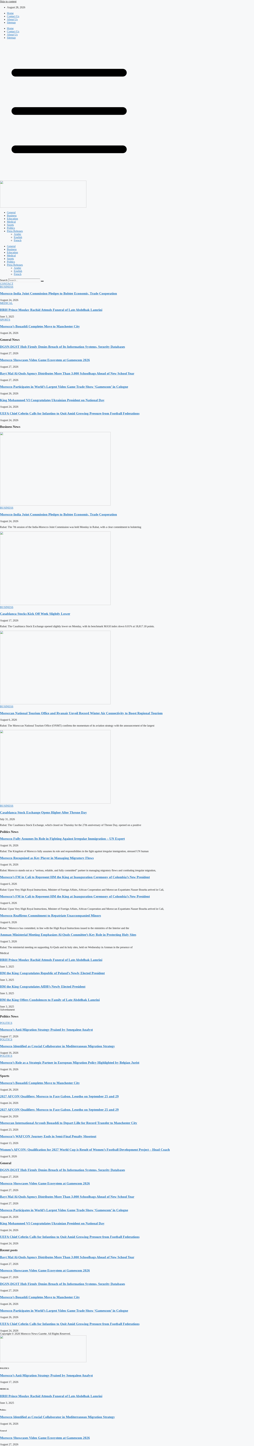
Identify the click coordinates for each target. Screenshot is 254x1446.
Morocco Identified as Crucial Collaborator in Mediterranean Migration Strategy (57, 1046)
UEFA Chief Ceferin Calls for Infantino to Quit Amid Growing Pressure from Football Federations (69, 413)
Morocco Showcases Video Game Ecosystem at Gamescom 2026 (45, 360)
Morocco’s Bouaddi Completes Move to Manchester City (40, 326)
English (18, 237)
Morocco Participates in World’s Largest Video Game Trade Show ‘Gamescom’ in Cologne (64, 387)
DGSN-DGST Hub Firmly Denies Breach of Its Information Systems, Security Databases (62, 347)
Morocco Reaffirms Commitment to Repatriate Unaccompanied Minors (50, 915)
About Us (12, 19)
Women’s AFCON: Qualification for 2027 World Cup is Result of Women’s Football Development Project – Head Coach (85, 1149)
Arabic (17, 234)
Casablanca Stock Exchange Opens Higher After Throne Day (43, 812)
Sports (10, 224)
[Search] (42, 281)
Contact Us (13, 16)
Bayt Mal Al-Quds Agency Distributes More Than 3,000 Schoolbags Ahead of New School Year (67, 373)
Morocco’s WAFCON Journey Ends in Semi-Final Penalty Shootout (48, 1136)
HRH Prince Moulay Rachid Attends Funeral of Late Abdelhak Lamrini (51, 310)
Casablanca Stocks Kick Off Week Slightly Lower (35, 614)
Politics (11, 227)
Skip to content (8, 1)
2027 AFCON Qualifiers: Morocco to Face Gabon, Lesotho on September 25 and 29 (59, 1096)
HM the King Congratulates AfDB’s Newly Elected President (42, 986)
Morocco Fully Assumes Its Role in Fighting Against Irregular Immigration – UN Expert (62, 838)
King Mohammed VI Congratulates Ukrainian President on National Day (52, 400)
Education (12, 218)
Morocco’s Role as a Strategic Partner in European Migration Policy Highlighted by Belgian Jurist (69, 1062)
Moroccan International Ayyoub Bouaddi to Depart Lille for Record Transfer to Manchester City (68, 1123)
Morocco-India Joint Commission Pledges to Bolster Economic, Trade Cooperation (58, 293)
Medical (11, 221)
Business (12, 215)
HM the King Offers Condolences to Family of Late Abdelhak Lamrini (50, 1000)
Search (3, 280)
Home (10, 13)
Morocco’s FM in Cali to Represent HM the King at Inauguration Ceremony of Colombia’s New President (75, 877)
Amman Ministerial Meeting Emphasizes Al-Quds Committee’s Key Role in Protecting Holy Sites (68, 934)
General (11, 212)
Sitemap (11, 22)
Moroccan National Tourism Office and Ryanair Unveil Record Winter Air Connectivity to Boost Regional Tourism (81, 713)
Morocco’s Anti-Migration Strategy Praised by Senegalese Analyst (46, 1029)
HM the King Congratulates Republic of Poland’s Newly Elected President (52, 973)
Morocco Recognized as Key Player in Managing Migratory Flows (47, 858)
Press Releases (15, 231)
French (17, 240)
